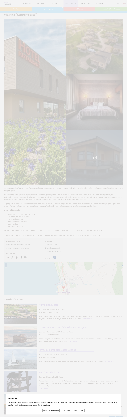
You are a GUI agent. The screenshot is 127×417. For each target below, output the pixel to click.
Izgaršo (56, 3)
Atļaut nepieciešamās (51, 410)
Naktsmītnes (71, 3)
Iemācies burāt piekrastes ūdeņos (57, 349)
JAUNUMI (26, 3)
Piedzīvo (41, 3)
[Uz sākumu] (6, 3)
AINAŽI (16, 9)
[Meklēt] (118, 3)
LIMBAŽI (79, 9)
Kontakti (100, 3)
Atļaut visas (66, 410)
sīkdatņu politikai (44, 405)
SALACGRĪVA (47, 10)
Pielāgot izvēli (79, 410)
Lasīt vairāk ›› (87, 319)
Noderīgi (85, 3)
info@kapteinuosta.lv (54, 251)
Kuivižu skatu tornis (50, 372)
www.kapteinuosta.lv (53, 248)
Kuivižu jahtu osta (48, 304)
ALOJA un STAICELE (111, 9)
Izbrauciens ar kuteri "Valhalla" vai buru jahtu (63, 327)
